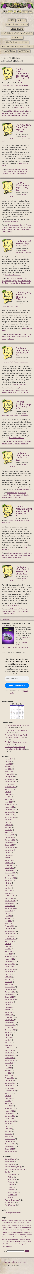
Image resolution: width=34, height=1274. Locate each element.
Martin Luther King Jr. (20, 611)
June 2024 (8, 825)
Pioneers (11, 1184)
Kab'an (26, 1232)
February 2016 (10, 1078)
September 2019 (10, 969)
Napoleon (20, 1234)
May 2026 (8, 766)
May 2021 (8, 918)
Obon (20, 392)
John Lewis (18, 113)
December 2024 (10, 809)
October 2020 (9, 936)
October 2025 (9, 784)
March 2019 (9, 984)
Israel (14, 171)
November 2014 (10, 1116)
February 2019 (10, 987)
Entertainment (9, 1161)
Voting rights (22, 1244)
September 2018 (10, 999)
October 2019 (9, 966)
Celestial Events (10, 1159)
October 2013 (9, 1149)
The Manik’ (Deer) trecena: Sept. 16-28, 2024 (23, 186)
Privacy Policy (22, 1262)
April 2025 (8, 799)
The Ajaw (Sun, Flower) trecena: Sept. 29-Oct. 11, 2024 (24, 128)
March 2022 (9, 893)
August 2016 (9, 1063)
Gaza (9, 171)
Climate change (12, 169)
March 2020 (9, 954)
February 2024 (10, 835)
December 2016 (10, 1053)
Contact (23, 51)
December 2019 (10, 961)
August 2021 (9, 911)
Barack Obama (25, 225)
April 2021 (8, 921)
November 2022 (10, 873)
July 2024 (8, 822)
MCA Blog (17, 29)
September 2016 (10, 1060)
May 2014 (8, 1131)
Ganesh (19, 278)
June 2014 (8, 1129)
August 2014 (9, 1123)
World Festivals (23, 85)
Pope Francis (17, 497)
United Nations (7, 232)
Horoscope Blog (17, 24)
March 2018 (9, 1015)
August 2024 (9, 820)
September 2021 (10, 908)
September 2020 (10, 939)
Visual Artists (12, 1192)
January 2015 (9, 1111)
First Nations (10, 1227)
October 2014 (9, 1118)
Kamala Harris (22, 171)
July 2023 (8, 852)
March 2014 (9, 1136)
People (7, 1172)
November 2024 (10, 812)
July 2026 (8, 761)
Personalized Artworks (17, 46)
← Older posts (5, 619)
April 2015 (8, 1103)
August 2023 (9, 850)
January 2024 (9, 837)
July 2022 (8, 883)
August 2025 (9, 789)
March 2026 (9, 771)
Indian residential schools (12, 1229)
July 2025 (8, 792)
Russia (28, 1239)
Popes (22, 1237)
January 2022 (9, 898)
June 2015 (8, 1098)
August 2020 (9, 941)
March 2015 (9, 1106)
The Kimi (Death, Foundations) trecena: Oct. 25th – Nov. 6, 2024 (22, 75)
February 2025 (10, 804)
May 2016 (8, 1070)
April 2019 (8, 982)
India (3, 1229)
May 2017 (8, 1040)
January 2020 (9, 959)
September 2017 (10, 1030)
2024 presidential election (16, 111)
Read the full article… (23, 107)
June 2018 (8, 1007)
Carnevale (28, 1220)
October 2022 (9, 875)
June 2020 (8, 946)
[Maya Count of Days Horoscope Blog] (17, 9)
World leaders (6, 522)
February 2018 (10, 1017)
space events (25, 229)
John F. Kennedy (24, 555)
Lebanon (5, 174)
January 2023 (9, 868)
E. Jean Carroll (7, 227)
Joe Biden (16, 227)
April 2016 (8, 1073)
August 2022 (9, 880)
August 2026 (9, 759)
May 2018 (8, 1009)
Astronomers (12, 1174)
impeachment (6, 281)
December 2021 (10, 901)
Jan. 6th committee (24, 281)
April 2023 (8, 860)
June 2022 (8, 885)
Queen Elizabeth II (13, 116)
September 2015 (10, 1091)
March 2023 (9, 863)
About (22, 20)
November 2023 (10, 842)
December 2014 (10, 1113)
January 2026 (9, 776)
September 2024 (10, 817)
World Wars (17, 558)
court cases (11, 278)
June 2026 (8, 764)
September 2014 (10, 1121)
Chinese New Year (18, 1222)
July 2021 (8, 913)
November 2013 (10, 1146)
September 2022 (10, 878)
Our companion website (13, 1212)
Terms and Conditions (10, 1262)
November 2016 (10, 1055)
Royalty (10, 1187)
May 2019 (8, 979)
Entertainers (12, 1179)
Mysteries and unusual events (15, 1169)
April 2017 (8, 1042)
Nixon (15, 392)
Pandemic (10, 1237)
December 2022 (10, 870)
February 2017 (10, 1047)
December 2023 (10, 840)
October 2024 (9, 814)
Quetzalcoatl (25, 283)
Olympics (26, 392)
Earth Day (24, 1225)
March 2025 (9, 802)
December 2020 (10, 931)
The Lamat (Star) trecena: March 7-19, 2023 (23, 456)
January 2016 (9, 1080)
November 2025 (10, 782)
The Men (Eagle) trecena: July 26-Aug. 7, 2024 (24, 405)
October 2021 (9, 906)
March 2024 (9, 832)
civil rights (26, 1222)
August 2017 (9, 1032)
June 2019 (8, 977)
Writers (10, 1197)
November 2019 (10, 964)
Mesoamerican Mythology (13, 1167)
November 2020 (10, 934)
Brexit (23, 1220)
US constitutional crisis (12, 1244)
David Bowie (19, 441)
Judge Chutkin (26, 227)
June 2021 (8, 916)
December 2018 (10, 992)
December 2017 (10, 1022)
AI (12, 1220)
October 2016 (9, 1058)
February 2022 (10, 896)
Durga (4, 171)
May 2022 (8, 888)
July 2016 (8, 1065)
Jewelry (10, 51)
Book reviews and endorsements (19, 647)
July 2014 (8, 1126)
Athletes (11, 1177)
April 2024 (8, 830)
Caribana (10, 441)
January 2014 (9, 1141)
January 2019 (9, 989)
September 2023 (10, 847)
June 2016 (8, 1068)
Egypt (29, 1225)
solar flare (16, 229)
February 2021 (10, 926)
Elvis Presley (12, 493)
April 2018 (8, 1012)
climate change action (15, 553)
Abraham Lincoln (13, 225)
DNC (21, 334)
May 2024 (8, 827)
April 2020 (8, 951)
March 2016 (9, 1075)
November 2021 (10, 903)
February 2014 (10, 1139)
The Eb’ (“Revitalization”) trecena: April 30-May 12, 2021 (24, 511)
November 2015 (10, 1085)
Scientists (11, 1190)
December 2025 (10, 779)
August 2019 (9, 972)
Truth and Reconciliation (17, 174)
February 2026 (10, 774)
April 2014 (8, 1134)
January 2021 (9, 928)
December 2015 (10, 1083)
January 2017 (9, 1050)
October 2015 (9, 1088)
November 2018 (10, 994)
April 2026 (8, 769)
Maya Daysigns (10, 1164)
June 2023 (8, 855)
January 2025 (9, 807)
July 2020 (8, 944)
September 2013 (10, 1151)
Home (11, 20)
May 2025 (8, 797)
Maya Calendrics (17, 42)
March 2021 (9, 923)
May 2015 (8, 1101)
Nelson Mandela (27, 1234)
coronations (23, 169)
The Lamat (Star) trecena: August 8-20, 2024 (23, 351)
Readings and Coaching (17, 33)
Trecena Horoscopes (14, 520)
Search (4, 1251)
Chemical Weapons (7, 1222)
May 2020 (8, 949)
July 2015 (8, 1096)
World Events (14, 85)
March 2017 (9, 1045)
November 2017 (10, 1025)
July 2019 (8, 974)
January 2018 (9, 1020)
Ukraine (24, 116)
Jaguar (14, 281)
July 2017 (8, 1035)
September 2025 (10, 787)
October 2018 (9, 997)
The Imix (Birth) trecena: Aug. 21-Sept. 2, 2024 (23, 295)
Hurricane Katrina (26, 1227)
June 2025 (8, 794)
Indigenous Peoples (13, 390)
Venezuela (24, 444)
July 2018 (8, 1004)
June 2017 (8, 1037)
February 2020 (10, 956)
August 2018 (9, 1002)
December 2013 (10, 1144)
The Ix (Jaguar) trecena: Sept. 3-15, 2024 (23, 243)
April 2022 (8, 890)
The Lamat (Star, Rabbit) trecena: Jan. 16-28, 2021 (22, 570)
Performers (11, 1182)
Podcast (17, 38)
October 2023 (9, 845)
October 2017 (9, 1027)
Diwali (11, 113)
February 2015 (10, 1108)
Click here (24, 637)
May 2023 (8, 858)
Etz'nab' (4, 1227)
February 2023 (10, 865)
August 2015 (9, 1093)
